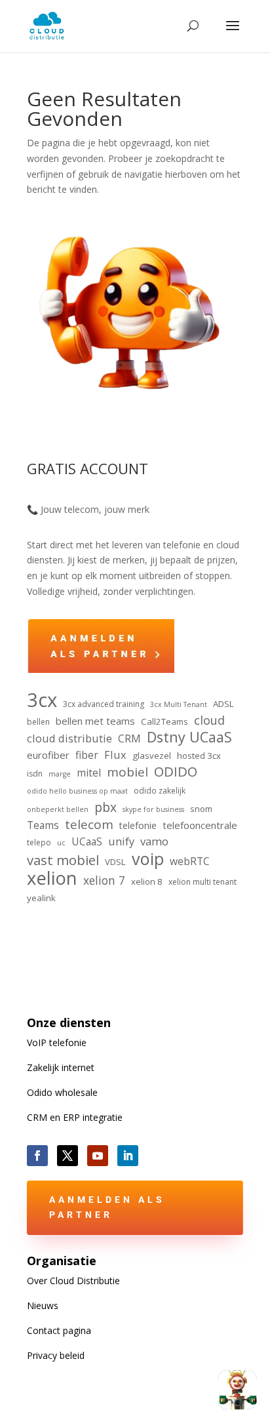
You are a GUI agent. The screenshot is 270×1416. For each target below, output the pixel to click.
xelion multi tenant (202, 881)
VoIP (57, 1042)
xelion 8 (147, 881)
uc (61, 842)
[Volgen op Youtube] (97, 1155)
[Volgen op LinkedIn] (127, 1155)
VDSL (115, 862)
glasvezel (151, 755)
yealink (41, 898)
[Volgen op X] (67, 1155)
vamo (154, 841)
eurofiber (48, 754)
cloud (209, 720)
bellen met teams (95, 720)
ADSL (223, 704)
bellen (38, 721)
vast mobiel (63, 860)
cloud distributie (69, 738)
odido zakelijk (159, 790)
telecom (89, 825)
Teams (43, 825)
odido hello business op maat (77, 791)
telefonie (138, 825)
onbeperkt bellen (57, 809)
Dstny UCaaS (189, 737)
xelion (52, 878)
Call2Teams (164, 721)
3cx (42, 700)
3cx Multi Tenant (178, 704)
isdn (35, 773)
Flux (115, 754)
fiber (86, 755)
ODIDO (175, 772)
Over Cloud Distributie (73, 1280)
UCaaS (86, 841)
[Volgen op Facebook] (37, 1155)
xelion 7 (104, 880)
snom (201, 809)
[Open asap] (237, 1389)
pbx (105, 807)
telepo (39, 842)
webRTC (190, 861)
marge (59, 774)
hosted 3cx (199, 755)
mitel (89, 772)
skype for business (153, 809)
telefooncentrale (200, 825)
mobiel (127, 772)
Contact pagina (59, 1330)
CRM (129, 738)
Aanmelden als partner (107, 1207)
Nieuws (42, 1305)
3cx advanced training (103, 704)
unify (121, 841)
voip (148, 859)
